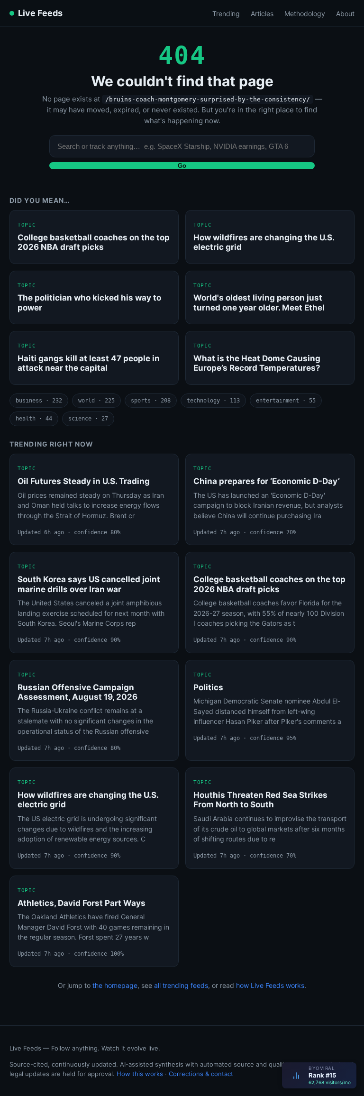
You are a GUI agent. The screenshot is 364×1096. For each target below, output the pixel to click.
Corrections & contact (201, 1074)
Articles (262, 13)
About (345, 13)
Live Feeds (40, 13)
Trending (226, 13)
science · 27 (88, 418)
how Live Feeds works (270, 985)
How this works (140, 1074)
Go (182, 165)
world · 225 (96, 400)
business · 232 (39, 400)
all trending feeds (181, 985)
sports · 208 (151, 400)
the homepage (114, 985)
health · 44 (34, 418)
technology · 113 (213, 400)
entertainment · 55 (286, 400)
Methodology (304, 13)
